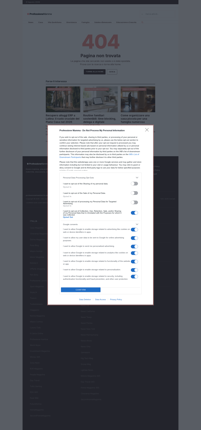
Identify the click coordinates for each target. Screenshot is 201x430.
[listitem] (100, 177)
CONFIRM (81, 290)
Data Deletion (85, 299)
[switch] (134, 183)
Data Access (100, 299)
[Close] (147, 130)
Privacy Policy (116, 299)
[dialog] (100, 215)
